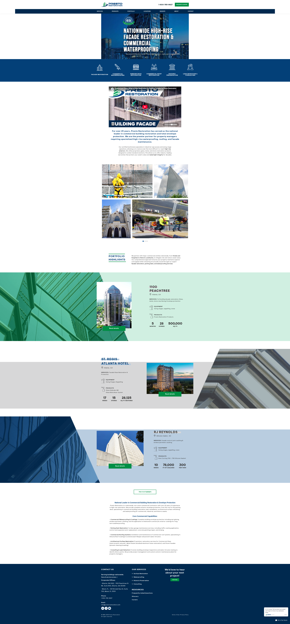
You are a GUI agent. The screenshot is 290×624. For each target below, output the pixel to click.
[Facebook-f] (106, 608)
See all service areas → (109, 577)
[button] (145, 573)
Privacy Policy (184, 614)
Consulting (138, 584)
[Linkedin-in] (102, 608)
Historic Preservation (141, 580)
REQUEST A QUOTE (181, 4)
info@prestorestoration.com (110, 604)
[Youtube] (109, 608)
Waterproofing (139, 577)
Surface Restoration (141, 573)
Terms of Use (175, 614)
